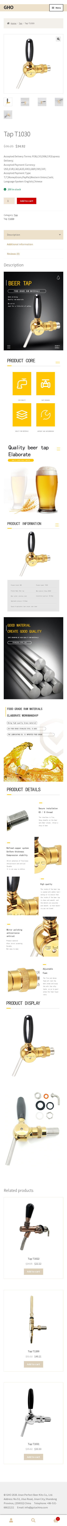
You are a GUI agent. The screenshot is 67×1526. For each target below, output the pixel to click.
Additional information (20, 244)
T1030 (11, 218)
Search (33, 1520)
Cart (52, 1517)
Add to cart (26, 200)
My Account (11, 1520)
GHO (8, 7)
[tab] (33, 235)
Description (13, 234)
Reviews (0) (13, 253)
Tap (20, 23)
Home (13, 23)
